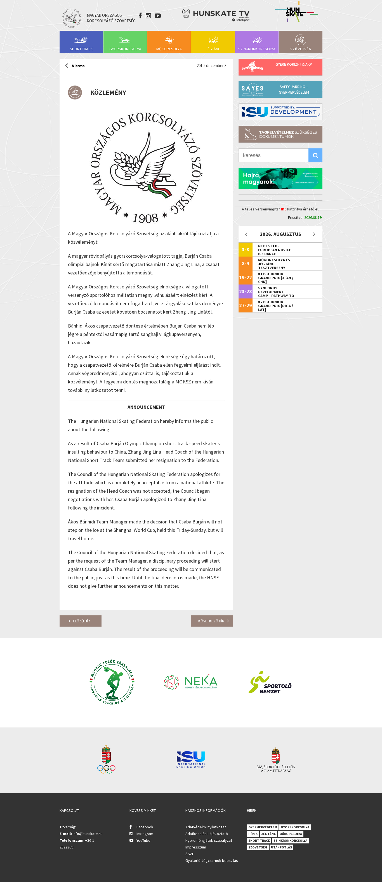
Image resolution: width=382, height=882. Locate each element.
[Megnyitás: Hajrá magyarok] (280, 178)
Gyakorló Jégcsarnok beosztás (211, 860)
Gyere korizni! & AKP (293, 64)
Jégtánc (213, 48)
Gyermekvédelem (262, 827)
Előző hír (81, 620)
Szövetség (300, 48)
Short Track (81, 48)
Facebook (144, 826)
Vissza (78, 65)
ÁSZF (189, 853)
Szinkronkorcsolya (256, 48)
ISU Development (280, 111)
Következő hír (211, 620)
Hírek (253, 834)
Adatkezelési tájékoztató (206, 833)
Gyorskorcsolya (125, 48)
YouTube (143, 840)
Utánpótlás (281, 847)
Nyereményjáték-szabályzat (208, 840)
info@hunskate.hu (88, 833)
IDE (283, 209)
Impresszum (195, 847)
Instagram (144, 833)
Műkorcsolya (169, 48)
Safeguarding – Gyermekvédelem (294, 89)
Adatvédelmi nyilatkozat (205, 826)
